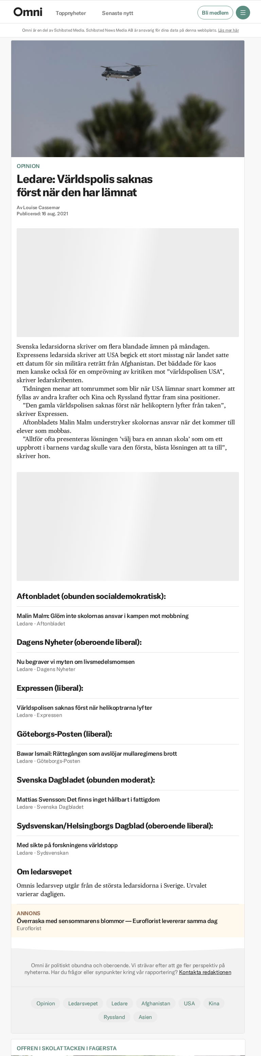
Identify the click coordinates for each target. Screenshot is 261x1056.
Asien (145, 1016)
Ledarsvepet (83, 1003)
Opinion (28, 166)
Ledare (119, 1003)
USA (189, 1003)
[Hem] (28, 11)
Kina (214, 1003)
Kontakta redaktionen (205, 972)
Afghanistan (155, 1003)
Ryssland (114, 1016)
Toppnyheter (71, 13)
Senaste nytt (117, 13)
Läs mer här (228, 30)
